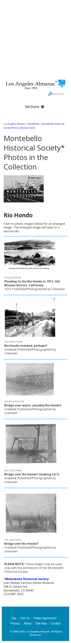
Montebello (34, 123)
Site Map (41, 623)
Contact (56, 623)
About (27, 623)
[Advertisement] (35, 39)
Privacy (15, 623)
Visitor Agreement (44, 618)
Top (13, 618)
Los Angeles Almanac (14, 123)
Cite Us (25, 618)
